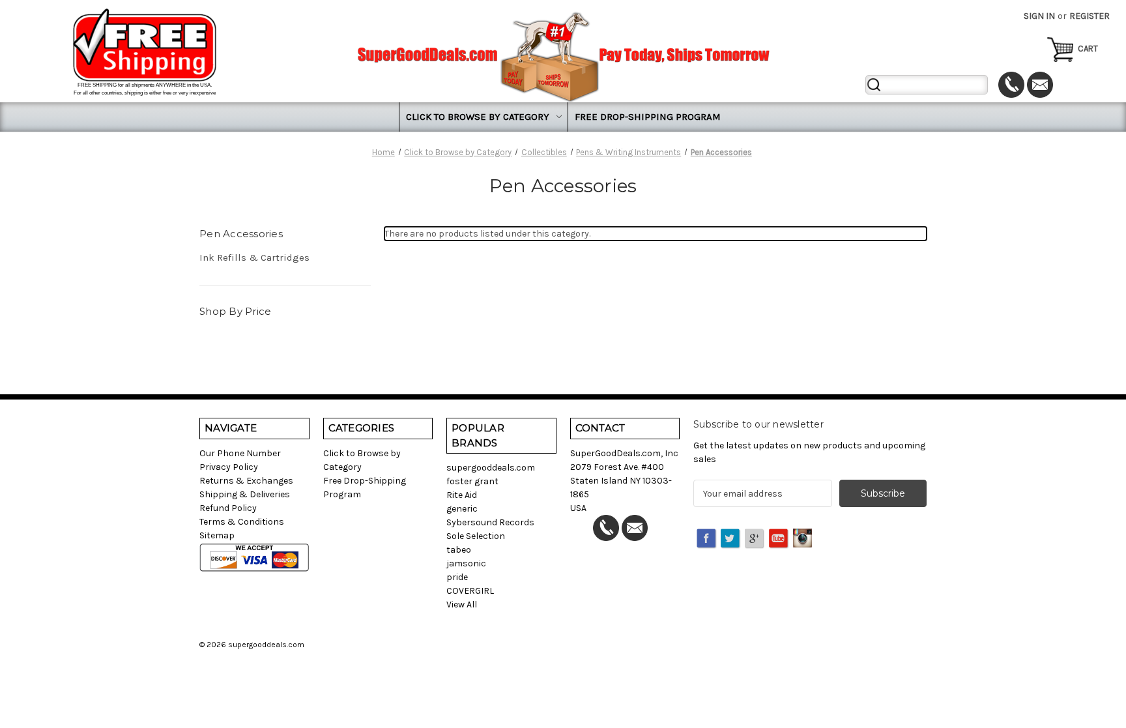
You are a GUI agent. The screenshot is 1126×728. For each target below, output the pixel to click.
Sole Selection (475, 536)
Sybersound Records (490, 522)
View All (461, 604)
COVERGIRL (470, 590)
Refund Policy (228, 508)
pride (457, 577)
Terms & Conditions (241, 521)
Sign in (1039, 16)
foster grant (472, 481)
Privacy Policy (228, 467)
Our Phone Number (240, 453)
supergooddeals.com (490, 467)
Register (1089, 16)
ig (803, 539)
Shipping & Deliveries (244, 494)
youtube (779, 539)
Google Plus (755, 539)
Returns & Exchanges (246, 480)
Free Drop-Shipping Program (648, 117)
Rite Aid (461, 495)
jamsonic (466, 563)
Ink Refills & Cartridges (254, 257)
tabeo (458, 549)
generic (462, 508)
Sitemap (217, 535)
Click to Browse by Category (477, 117)
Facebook (707, 539)
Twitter (731, 539)
